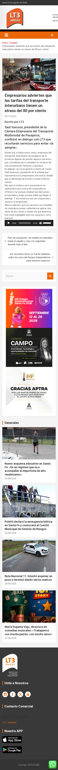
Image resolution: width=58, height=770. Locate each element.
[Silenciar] (40, 223)
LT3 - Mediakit (9, 722)
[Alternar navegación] (6, 35)
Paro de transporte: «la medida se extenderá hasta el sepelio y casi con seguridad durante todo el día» (30, 241)
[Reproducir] (8, 223)
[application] (29, 223)
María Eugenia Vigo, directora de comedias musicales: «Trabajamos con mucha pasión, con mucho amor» (28, 630)
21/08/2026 (10, 638)
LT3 (37, 764)
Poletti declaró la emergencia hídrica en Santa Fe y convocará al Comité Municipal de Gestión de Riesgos (28, 525)
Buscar (50, 276)
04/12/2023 (10, 116)
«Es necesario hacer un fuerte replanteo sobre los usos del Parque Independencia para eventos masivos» (29, 257)
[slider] (47, 223)
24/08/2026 (10, 478)
